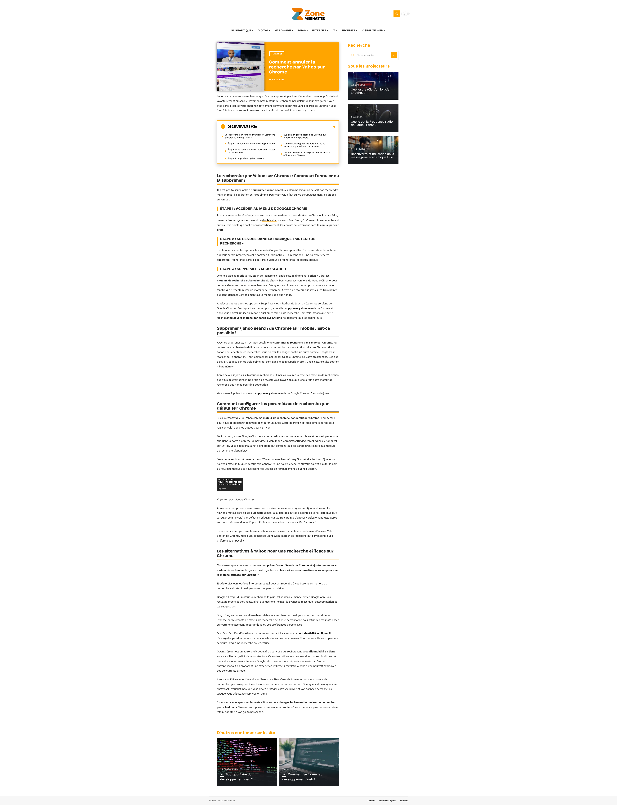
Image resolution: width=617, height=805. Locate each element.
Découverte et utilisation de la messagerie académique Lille (372, 155)
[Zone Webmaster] (308, 13)
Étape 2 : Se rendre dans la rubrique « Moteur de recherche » (251, 151)
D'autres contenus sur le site (246, 732)
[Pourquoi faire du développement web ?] (247, 762)
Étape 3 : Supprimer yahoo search (246, 158)
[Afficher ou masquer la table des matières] (296, 127)
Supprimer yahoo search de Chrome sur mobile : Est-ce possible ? (304, 136)
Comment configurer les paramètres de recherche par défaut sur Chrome (304, 145)
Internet (277, 54)
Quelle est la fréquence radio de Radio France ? (372, 123)
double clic (269, 220)
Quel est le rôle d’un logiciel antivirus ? (370, 91)
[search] (396, 13)
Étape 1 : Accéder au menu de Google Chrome (252, 143)
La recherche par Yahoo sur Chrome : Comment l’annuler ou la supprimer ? (249, 136)
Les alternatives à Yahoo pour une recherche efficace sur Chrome (306, 154)
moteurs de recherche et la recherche (241, 280)
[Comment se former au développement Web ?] (309, 762)
